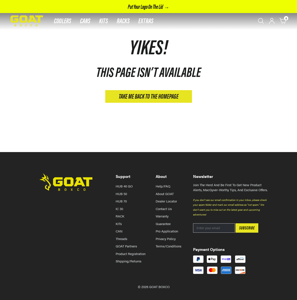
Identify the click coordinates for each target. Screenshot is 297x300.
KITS (103, 20)
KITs (119, 223)
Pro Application (167, 231)
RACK (120, 216)
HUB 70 (121, 201)
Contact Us (164, 208)
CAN (119, 231)
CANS (85, 20)
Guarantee (163, 223)
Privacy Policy (166, 238)
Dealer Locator (166, 201)
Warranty (162, 216)
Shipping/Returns (128, 261)
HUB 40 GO (124, 186)
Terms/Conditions (168, 246)
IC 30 (119, 208)
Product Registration (130, 253)
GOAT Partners (126, 246)
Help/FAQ (163, 186)
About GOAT (165, 193)
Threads (121, 238)
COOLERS (62, 20)
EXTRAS (145, 20)
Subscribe (247, 227)
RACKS (123, 20)
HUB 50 (121, 193)
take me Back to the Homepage (149, 96)
